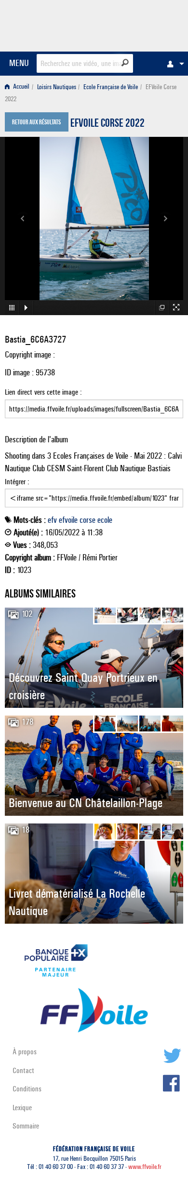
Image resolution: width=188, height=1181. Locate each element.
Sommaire (26, 1125)
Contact (23, 1070)
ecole (104, 520)
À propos (25, 1051)
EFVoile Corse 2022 (107, 124)
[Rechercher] (125, 62)
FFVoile (137, 24)
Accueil (20, 87)
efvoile (68, 520)
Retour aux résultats (36, 122)
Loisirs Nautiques (56, 87)
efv (52, 520)
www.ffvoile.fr (144, 1167)
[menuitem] (173, 63)
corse (87, 520)
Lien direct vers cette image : (43, 392)
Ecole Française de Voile (110, 87)
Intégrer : (17, 481)
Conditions (27, 1088)
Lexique (22, 1107)
